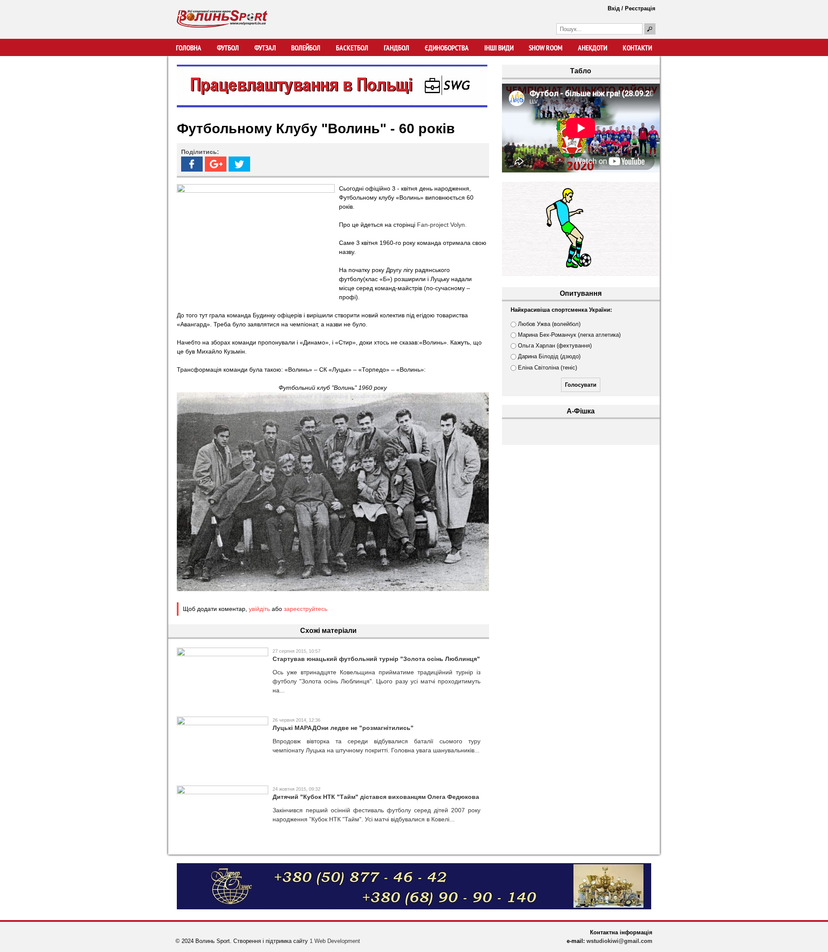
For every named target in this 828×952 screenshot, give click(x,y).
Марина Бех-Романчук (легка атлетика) (569, 335)
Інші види (499, 48)
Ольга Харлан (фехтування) (555, 345)
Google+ (215, 164)
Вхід (614, 8)
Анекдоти (592, 48)
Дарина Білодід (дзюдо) (549, 356)
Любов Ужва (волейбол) (549, 324)
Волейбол (305, 48)
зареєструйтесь (305, 608)
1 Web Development (335, 941)
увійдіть (259, 608)
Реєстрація (640, 8)
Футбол (228, 48)
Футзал (265, 48)
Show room (545, 48)
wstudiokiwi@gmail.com (619, 941)
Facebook (192, 164)
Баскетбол (352, 48)
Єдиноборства (447, 48)
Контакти (637, 48)
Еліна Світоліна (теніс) (547, 367)
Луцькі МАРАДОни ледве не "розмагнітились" (343, 727)
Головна (188, 48)
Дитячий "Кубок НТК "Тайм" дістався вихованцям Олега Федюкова (376, 796)
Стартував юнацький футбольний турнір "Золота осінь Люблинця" (376, 658)
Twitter (239, 164)
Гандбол (396, 48)
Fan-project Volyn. (442, 224)
